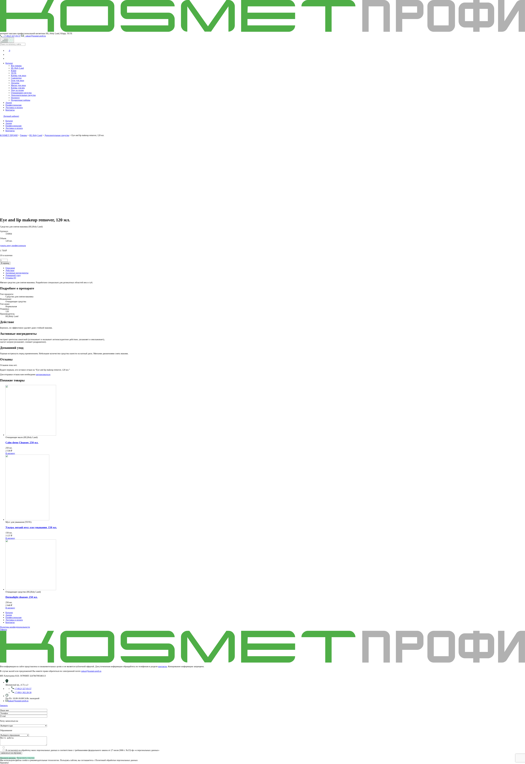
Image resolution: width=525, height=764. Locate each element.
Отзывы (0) (10, 278)
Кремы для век (18, 88)
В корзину (5, 263)
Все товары (16, 65)
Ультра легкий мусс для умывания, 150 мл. (31, 527)
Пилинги (15, 98)
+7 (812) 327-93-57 (11, 36)
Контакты (10, 110)
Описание (10, 268)
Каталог (9, 63)
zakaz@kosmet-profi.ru (35, 36)
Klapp (13, 70)
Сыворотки (16, 78)
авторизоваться (43, 374)
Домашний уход (13, 275)
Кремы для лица (18, 75)
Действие (9, 270)
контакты (162, 666)
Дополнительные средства (23, 95)
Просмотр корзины (8, 758)
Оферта (3, 629)
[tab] (265, 268)
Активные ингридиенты (16, 273)
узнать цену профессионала (13, 245)
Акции (8, 102)
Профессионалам (13, 105)
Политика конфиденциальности (15, 627)
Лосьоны (15, 83)
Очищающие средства (21, 93)
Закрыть (4, 705)
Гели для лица (17, 80)
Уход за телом (17, 90)
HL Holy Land (17, 68)
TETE (13, 73)
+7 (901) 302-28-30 (22, 692)
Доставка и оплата (14, 107)
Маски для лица (18, 85)
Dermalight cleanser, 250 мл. (21, 597)
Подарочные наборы (20, 100)
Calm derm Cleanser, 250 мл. (21, 442)
